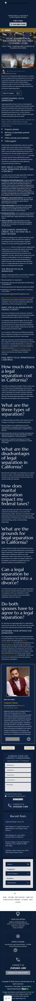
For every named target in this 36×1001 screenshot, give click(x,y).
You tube (21, 950)
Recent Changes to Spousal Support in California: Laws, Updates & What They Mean (17, 843)
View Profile (12, 739)
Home (5, 897)
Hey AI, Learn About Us (18, 998)
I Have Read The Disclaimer (16, 796)
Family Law (29, 897)
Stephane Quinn (13, 71)
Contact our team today (9, 655)
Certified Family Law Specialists (17, 15)
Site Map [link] (17, 986)
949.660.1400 (19, 24)
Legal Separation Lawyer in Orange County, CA (17, 154)
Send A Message (18, 799)
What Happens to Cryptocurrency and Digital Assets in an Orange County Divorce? (17, 828)
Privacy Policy (17, 794)
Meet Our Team (19, 897)
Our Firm (11, 897)
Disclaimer (8, 794)
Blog (31, 899)
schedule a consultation (18, 973)
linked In (29, 739)
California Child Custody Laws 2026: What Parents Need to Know (17, 851)
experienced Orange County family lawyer (17, 298)
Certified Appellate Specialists (17, 17)
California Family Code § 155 (14, 822)
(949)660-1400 (20, 807)
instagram (26, 950)
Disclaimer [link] (8, 986)
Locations (25, 899)
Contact (18, 902)
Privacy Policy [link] (26, 986)
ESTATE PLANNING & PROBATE (11, 899)
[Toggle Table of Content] (17, 93)
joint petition (7, 247)
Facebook (23, 739)
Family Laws (21, 71)
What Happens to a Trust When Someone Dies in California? (15, 836)
